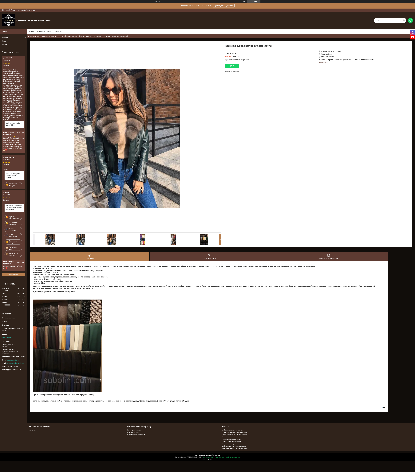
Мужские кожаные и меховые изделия (234, 448)
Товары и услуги (37, 36)
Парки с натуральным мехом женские (234, 434)
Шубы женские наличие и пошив (232, 430)
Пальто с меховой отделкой (231, 439)
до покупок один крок (224, 6)
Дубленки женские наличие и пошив (234, 446)
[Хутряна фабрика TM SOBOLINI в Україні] (8, 20)
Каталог (40, 31)
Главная (31, 31)
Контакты (58, 31)
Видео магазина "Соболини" (136, 434)
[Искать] (403, 20)
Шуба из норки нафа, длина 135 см (13, 124)
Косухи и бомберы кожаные (82, 36)
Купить (232, 66)
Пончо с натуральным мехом (231, 441)
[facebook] (381, 408)
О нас (49, 31)
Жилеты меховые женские (231, 437)
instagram (32, 430)
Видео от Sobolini (133, 432)
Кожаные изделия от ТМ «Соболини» (57, 36)
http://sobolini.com (12, 360)
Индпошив (97, 36)
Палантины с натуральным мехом (233, 444)
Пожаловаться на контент (210, 457)
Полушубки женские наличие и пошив (234, 432)
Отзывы (5, 45)
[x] (384, 408)
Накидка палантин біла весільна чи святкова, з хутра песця (14, 207)
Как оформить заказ (134, 430)
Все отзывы (13, 274)
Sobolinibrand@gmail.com (15, 363)
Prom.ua (217, 455)
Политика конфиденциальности (229, 457)
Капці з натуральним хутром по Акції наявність (13, 175)
